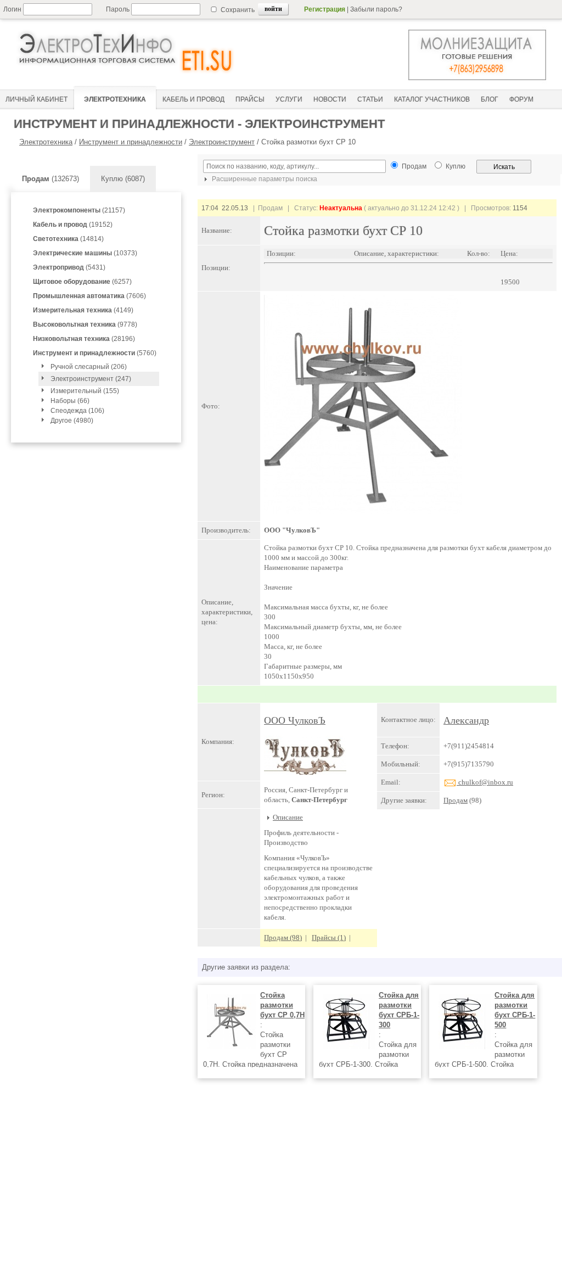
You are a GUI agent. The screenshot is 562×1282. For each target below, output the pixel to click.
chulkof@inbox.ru (485, 782)
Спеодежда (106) (77, 411)
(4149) (83, 310)
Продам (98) (283, 937)
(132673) (50, 179)
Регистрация (324, 9)
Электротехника (45, 142)
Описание (288, 817)
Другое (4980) (71, 420)
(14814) (68, 239)
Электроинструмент (222, 142)
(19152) (73, 224)
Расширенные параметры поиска (263, 179)
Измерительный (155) (84, 391)
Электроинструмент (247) (90, 379)
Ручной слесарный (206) (88, 367)
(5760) (94, 353)
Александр (466, 720)
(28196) (84, 339)
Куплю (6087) (123, 179)
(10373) (85, 253)
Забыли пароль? (376, 9)
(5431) (69, 267)
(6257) (82, 281)
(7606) (89, 296)
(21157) (79, 210)
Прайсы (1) (329, 937)
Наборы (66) (69, 401)
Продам (455, 800)
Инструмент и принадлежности (130, 142)
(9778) (85, 324)
